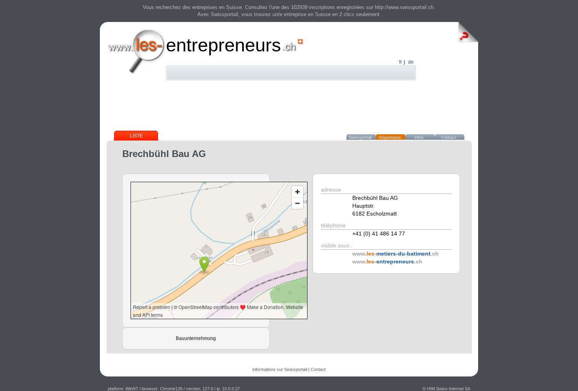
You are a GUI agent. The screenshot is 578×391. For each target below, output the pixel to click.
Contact (448, 137)
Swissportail (360, 137)
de (411, 62)
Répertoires (390, 137)
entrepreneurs (223, 45)
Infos (419, 137)
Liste (136, 136)
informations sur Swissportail (279, 369)
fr (400, 62)
